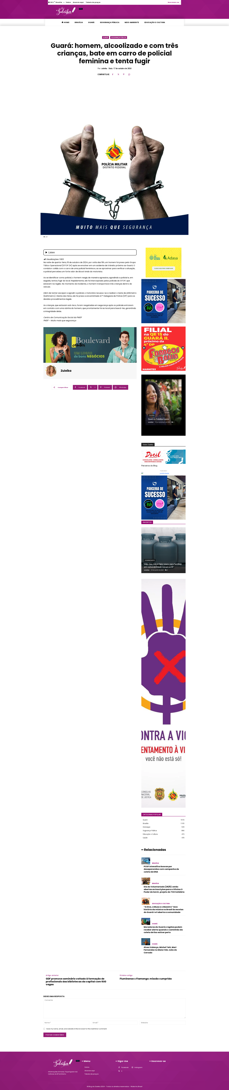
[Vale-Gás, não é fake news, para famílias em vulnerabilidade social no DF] (163, 550)
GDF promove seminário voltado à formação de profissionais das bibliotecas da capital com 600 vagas (76, 981)
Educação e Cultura (161, 903)
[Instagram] (132, 1067)
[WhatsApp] (129, 74)
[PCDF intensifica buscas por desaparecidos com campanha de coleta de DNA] (145, 860)
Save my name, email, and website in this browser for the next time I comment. (76, 1029)
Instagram (138, 1067)
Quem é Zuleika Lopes (158, 419)
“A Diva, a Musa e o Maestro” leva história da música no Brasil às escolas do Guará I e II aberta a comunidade (163, 910)
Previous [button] (144, 348)
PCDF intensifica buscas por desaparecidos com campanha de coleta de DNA (161, 869)
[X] (118, 74)
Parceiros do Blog (149, 465)
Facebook (124, 1067)
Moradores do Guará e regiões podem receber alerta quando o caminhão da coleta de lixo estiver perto (163, 930)
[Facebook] (112, 74)
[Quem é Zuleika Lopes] (163, 402)
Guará (105, 37)
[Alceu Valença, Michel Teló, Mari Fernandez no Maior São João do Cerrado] (145, 941)
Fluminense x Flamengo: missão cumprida (146, 978)
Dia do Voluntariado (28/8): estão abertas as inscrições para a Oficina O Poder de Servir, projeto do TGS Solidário (164, 889)
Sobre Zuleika (148, 445)
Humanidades (150, 560)
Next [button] (182, 348)
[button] (182, 2)
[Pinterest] (123, 74)
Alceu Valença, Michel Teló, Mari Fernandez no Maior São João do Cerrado (160, 950)
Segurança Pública (118, 37)
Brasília (155, 863)
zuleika (104, 68)
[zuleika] (52, 371)
